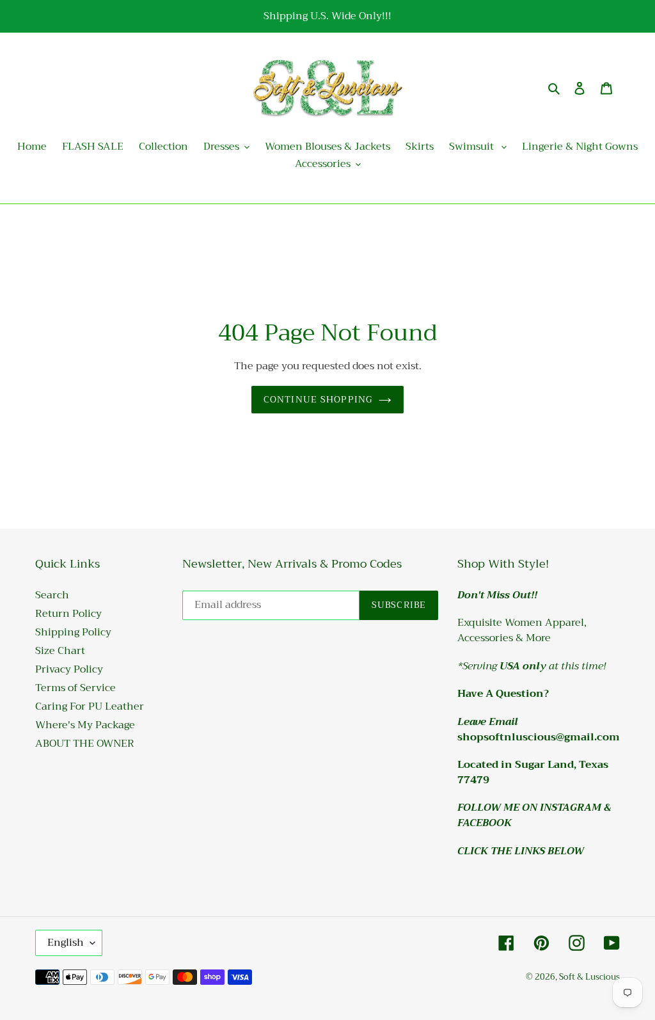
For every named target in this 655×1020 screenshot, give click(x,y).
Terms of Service (75, 688)
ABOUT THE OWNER (84, 744)
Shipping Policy (73, 632)
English (65, 943)
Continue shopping (318, 399)
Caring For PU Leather (89, 706)
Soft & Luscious (589, 976)
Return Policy (68, 614)
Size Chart (60, 651)
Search (52, 595)
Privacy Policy (69, 669)
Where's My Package (85, 725)
